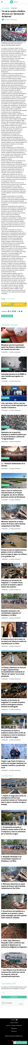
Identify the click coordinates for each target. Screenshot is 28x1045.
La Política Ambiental (10, 19)
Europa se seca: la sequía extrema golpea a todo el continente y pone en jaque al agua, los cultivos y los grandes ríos (14, 553)
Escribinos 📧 (14, 1020)
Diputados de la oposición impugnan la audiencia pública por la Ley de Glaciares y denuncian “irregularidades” (13, 435)
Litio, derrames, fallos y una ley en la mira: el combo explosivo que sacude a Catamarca (14, 405)
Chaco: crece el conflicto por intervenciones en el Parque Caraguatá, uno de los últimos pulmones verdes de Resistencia (13, 493)
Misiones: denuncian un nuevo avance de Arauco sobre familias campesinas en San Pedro (13, 523)
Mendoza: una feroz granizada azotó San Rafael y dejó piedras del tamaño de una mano (13, 347)
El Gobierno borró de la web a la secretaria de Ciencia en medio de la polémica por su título (13, 641)
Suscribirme (14, 997)
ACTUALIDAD (5, 8)
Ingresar (15, 1028)
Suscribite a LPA (9, 983)
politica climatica (10, 299)
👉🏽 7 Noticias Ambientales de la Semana (13, 464)
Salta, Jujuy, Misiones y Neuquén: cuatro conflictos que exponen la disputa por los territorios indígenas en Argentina (14, 943)
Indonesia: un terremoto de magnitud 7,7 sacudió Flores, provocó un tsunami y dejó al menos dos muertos (12, 583)
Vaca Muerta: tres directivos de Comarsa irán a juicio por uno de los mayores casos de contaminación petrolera (13, 973)
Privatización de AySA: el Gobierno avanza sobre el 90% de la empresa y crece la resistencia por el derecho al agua (13, 733)
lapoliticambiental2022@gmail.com (14, 1036)
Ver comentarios (7, 316)
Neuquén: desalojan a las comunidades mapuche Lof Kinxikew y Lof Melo (11, 613)
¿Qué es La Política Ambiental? (14, 1025)
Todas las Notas (14, 1022)
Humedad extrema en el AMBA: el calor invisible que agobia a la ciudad (13, 376)
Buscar (15, 1031)
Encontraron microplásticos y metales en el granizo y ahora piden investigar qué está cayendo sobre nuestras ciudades (14, 914)
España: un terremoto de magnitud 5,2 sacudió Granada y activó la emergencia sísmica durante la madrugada (13, 703)
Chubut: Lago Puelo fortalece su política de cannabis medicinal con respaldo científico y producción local (14, 764)
